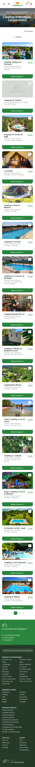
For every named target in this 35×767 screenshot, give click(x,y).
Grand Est (5, 674)
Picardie (5, 667)
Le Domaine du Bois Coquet (15, 530)
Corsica (22, 674)
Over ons (5, 740)
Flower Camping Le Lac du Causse (14, 422)
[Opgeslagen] (26, 4)
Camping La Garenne (12, 243)
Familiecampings (7, 724)
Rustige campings (8, 729)
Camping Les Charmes (16, 102)
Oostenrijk (23, 697)
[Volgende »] (23, 613)
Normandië (6, 684)
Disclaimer (22, 743)
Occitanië (22, 667)
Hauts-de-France (25, 681)
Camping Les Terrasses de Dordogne (14, 279)
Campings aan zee (8, 712)
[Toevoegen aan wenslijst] (29, 45)
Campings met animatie (10, 720)
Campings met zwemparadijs (12, 727)
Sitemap (5, 747)
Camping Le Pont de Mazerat (12, 208)
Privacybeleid (24, 750)
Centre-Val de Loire (9, 679)
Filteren (19, 37)
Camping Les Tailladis (12, 458)
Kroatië (22, 694)
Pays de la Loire (7, 681)
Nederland (5, 692)
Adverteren (6, 743)
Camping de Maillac (13, 598)
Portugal (22, 702)
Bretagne (5, 672)
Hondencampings (8, 715)
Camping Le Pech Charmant (15, 564)
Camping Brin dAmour (13, 387)
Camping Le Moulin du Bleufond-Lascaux (14, 351)
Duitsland (22, 692)
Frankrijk (8, 12)
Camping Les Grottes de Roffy (13, 137)
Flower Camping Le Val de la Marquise (14, 494)
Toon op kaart (19, 762)
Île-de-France (7, 676)
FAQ (20, 740)
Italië (3, 697)
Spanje (4, 699)
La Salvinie (14, 173)
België (4, 702)
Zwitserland (23, 699)
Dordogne (25, 12)
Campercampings (8, 717)
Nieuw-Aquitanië (16, 12)
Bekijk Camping (16, 76)
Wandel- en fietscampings (11, 732)
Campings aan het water (10, 722)
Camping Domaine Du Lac (14, 316)
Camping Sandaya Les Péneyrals (13, 65)
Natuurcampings (7, 710)
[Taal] (31, 4)
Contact (5, 745)
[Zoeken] (9, 4)
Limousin (5, 669)
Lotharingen (6, 664)
